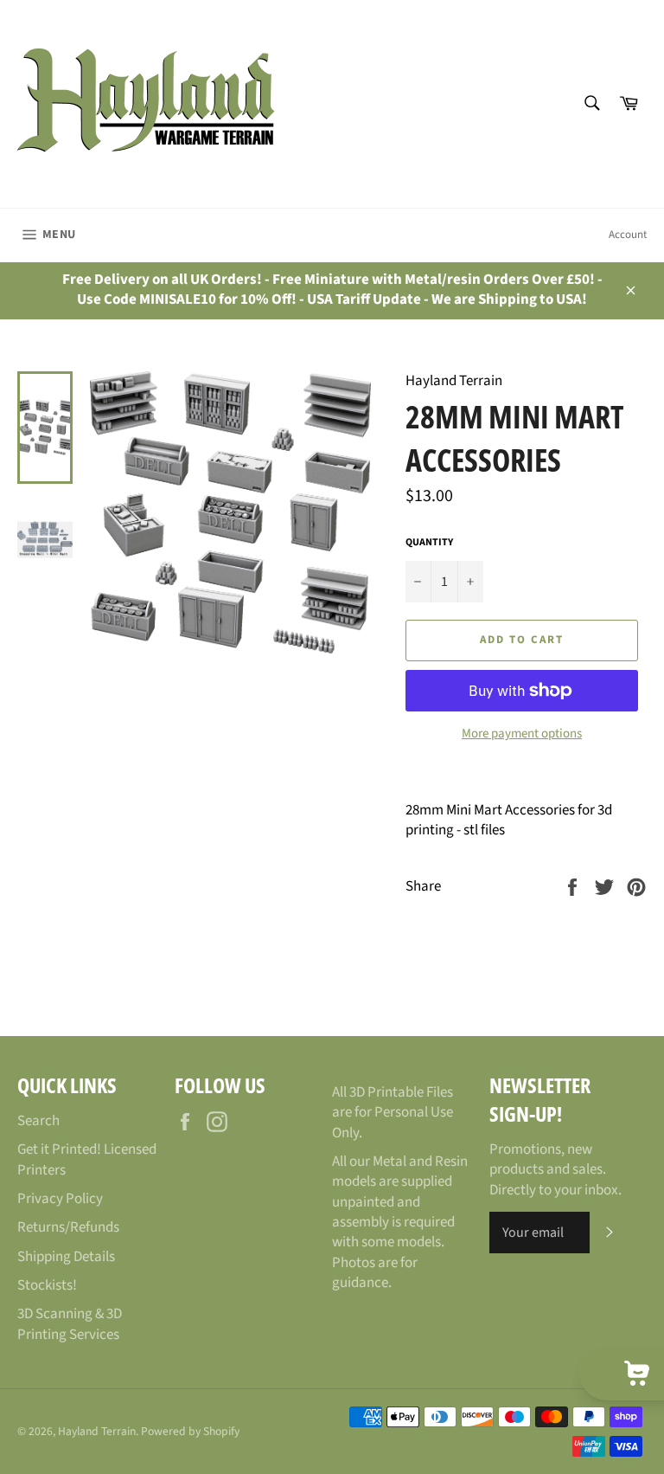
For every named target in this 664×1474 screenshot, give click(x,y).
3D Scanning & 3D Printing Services (69, 1323)
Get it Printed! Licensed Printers (86, 1159)
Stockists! (47, 1285)
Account (628, 234)
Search (38, 1120)
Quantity (429, 543)
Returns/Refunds (68, 1227)
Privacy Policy (60, 1198)
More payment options (522, 734)
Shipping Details (66, 1256)
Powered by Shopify (190, 1431)
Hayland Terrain (97, 1431)
